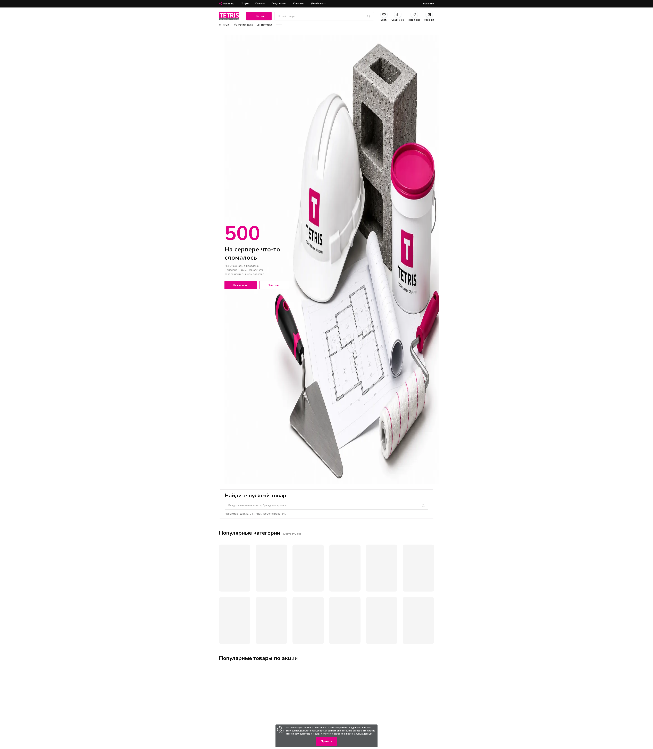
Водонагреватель (274, 514)
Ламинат (255, 514)
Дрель (244, 514)
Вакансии (428, 3)
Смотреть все (292, 534)
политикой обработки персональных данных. (347, 733)
